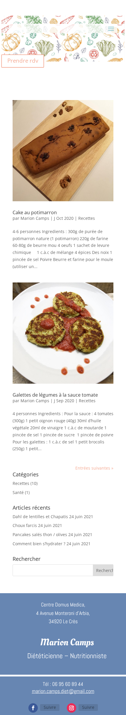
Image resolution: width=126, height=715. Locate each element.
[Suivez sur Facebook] (33, 708)
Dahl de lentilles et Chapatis (40, 516)
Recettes (86, 218)
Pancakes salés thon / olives (40, 534)
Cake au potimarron (35, 212)
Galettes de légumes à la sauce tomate (55, 395)
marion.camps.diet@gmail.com (63, 691)
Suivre (50, 707)
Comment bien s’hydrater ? (39, 543)
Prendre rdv (22, 60)
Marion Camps (35, 218)
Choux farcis (25, 525)
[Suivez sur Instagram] (71, 708)
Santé (18, 492)
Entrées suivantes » (94, 468)
